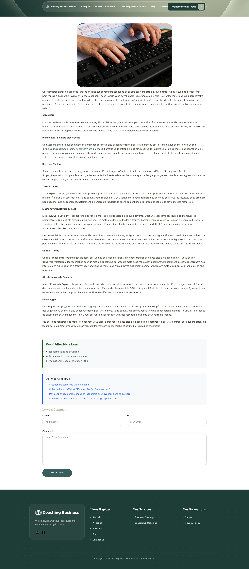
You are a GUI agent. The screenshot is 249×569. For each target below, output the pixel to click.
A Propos (85, 6)
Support (189, 517)
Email (130, 415)
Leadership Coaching (146, 522)
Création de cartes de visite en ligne (69, 384)
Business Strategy (144, 517)
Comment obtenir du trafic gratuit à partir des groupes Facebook (85, 398)
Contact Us (98, 539)
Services (97, 528)
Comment (47, 431)
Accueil (72, 6)
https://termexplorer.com (73, 193)
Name (45, 415)
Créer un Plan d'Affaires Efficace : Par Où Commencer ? (79, 389)
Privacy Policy (192, 522)
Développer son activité (134, 6)
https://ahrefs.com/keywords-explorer (93, 284)
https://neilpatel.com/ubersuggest (76, 306)
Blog (153, 6)
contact (164, 6)
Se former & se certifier (106, 6)
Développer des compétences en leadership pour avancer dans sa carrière (89, 393)
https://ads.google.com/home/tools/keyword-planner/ (72, 148)
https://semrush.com (121, 122)
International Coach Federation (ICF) (68, 360)
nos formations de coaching (63, 351)
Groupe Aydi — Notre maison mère (67, 356)
